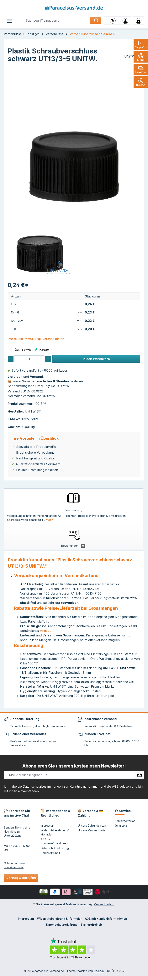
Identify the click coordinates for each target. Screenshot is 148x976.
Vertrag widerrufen (21, 878)
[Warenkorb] (138, 20)
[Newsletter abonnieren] (139, 775)
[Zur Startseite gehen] (74, 9)
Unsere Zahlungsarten (92, 825)
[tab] (73, 506)
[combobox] (57, 20)
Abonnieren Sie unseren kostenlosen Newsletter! (74, 765)
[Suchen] (95, 20)
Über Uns (121, 825)
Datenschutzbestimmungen (43, 786)
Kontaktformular (14, 867)
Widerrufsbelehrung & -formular (59, 918)
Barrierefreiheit (50, 853)
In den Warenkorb (96, 359)
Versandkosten (104, 904)
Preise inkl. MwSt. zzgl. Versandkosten (36, 339)
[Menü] (9, 20)
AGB (115, 786)
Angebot (46, 631)
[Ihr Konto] (125, 20)
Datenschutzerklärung (55, 848)
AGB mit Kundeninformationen (106, 918)
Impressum (47, 825)
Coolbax (99, 971)
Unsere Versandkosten (92, 830)
